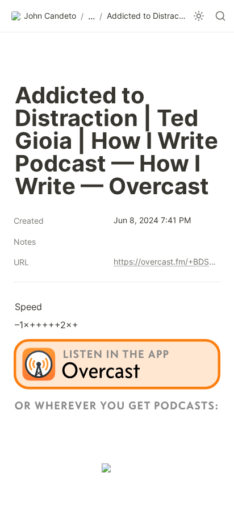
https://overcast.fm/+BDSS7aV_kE (165, 261)
